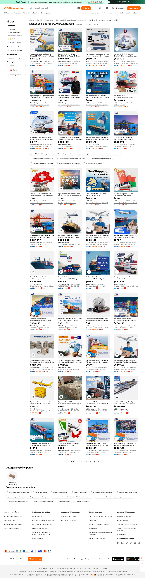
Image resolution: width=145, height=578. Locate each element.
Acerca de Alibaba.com (12, 512)
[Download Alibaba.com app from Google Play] (133, 559)
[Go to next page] (103, 461)
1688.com (50, 568)
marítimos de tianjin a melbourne (65, 154)
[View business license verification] (92, 575)
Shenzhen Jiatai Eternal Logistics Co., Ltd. (42, 63)
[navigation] (16, 241)
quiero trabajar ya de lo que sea (18, 501)
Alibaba (31, 20)
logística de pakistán (80, 492)
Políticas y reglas (37, 538)
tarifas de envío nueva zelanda (128, 492)
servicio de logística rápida (41, 154)
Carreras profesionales (11, 528)
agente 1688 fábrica (41, 492)
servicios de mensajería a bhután (102, 492)
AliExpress (42, 568)
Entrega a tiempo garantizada (41, 524)
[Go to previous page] (65, 461)
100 (99, 461)
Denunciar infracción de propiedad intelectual (100, 533)
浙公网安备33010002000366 (107, 575)
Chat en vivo (93, 520)
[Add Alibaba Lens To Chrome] (35, 559)
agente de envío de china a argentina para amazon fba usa (115, 497)
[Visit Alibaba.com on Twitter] (126, 543)
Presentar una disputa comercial (99, 524)
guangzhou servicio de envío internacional (108, 154)
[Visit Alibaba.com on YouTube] (135, 543)
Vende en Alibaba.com (124, 516)
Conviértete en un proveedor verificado (126, 529)
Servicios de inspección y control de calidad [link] (103, 20)
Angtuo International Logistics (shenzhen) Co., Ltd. (98, 203)
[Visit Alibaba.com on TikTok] (139, 543)
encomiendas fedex (64, 501)
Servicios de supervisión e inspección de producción (41, 533)
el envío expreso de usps (16, 497)
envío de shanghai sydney (60, 492)
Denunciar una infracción (97, 538)
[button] (78, 8)
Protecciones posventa (40, 528)
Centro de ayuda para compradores (100, 516)
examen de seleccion (83, 501)
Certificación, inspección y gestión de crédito (71, 20)
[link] (142, 558)
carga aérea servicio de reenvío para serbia (73, 158)
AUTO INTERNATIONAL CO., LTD (68, 286)
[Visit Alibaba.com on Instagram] (131, 543)
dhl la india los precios (85, 497)
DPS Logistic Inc (119, 105)
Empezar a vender (123, 520)
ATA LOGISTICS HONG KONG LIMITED (98, 146)
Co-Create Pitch (9, 520)
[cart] (107, 8)
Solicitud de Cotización (68, 520)
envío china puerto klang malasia (19, 492)
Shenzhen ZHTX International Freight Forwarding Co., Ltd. (126, 286)
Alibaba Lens (14, 559)
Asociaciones (121, 534)
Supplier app (78, 559)
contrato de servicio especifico (43, 501)
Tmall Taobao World (62, 568)
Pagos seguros (37, 516)
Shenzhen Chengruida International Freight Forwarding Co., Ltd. (126, 411)
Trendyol (95, 568)
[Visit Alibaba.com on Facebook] (118, 543)
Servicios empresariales (45, 20)
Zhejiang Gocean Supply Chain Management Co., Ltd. (42, 369)
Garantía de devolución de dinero (43, 520)
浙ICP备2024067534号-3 (126, 575)
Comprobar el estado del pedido (127, 524)
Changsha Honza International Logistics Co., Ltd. (42, 286)
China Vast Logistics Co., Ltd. (67, 63)
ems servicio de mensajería (94, 163)
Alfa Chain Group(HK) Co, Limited (41, 411)
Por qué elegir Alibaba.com (13, 516)
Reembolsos (93, 528)
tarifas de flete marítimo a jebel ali (69, 163)
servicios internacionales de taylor (43, 158)
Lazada (72, 568)
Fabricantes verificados (68, 516)
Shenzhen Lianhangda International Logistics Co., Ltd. (126, 63)
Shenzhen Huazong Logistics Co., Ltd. (98, 63)
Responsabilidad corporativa (13, 524)
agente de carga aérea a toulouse (43, 163)
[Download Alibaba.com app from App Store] (118, 559)
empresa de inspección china (63, 497)
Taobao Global (81, 568)
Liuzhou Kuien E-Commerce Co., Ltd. (42, 203)
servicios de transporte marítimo (101, 158)
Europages (103, 568)
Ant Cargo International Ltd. (67, 146)
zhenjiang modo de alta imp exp (39, 497)
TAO (89, 568)
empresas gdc (85, 154)
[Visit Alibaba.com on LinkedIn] (122, 543)
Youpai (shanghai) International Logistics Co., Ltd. (70, 105)
